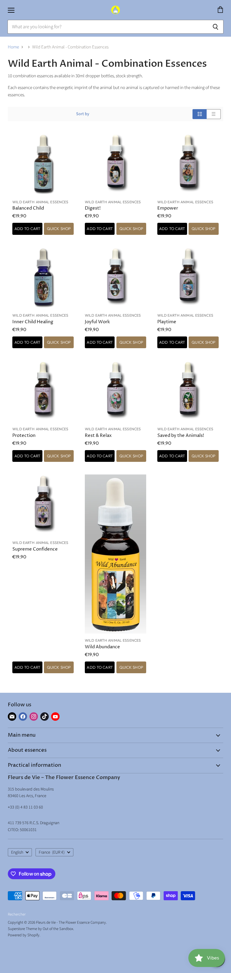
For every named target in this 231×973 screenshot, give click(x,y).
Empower (167, 208)
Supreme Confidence (35, 549)
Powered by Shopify (23, 935)
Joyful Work (97, 322)
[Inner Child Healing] (43, 277)
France (52, 852)
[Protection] (43, 391)
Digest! (93, 208)
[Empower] (188, 164)
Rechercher (17, 914)
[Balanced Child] (43, 164)
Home (13, 47)
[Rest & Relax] (115, 391)
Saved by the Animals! (180, 435)
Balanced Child (28, 208)
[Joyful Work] (115, 277)
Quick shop (59, 228)
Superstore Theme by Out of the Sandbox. (41, 929)
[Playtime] (188, 277)
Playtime (166, 322)
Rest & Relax (98, 435)
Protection (23, 435)
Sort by (82, 114)
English (17, 852)
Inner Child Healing (32, 322)
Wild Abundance (102, 647)
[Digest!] (115, 164)
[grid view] (199, 114)
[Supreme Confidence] (43, 505)
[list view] (214, 114)
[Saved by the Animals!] (188, 391)
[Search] (215, 27)
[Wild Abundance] (115, 554)
